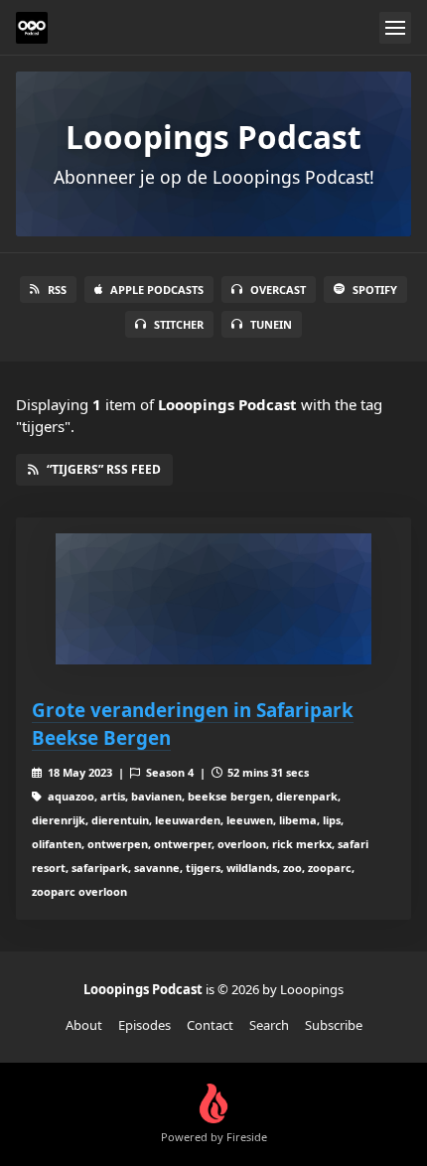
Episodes (144, 1025)
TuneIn (271, 324)
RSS (57, 289)
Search (269, 1025)
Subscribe (333, 1025)
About (84, 1025)
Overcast (278, 289)
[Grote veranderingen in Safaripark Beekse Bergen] (213, 599)
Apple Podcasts (157, 289)
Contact (210, 1025)
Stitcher (179, 324)
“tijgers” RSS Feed (104, 469)
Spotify (375, 289)
